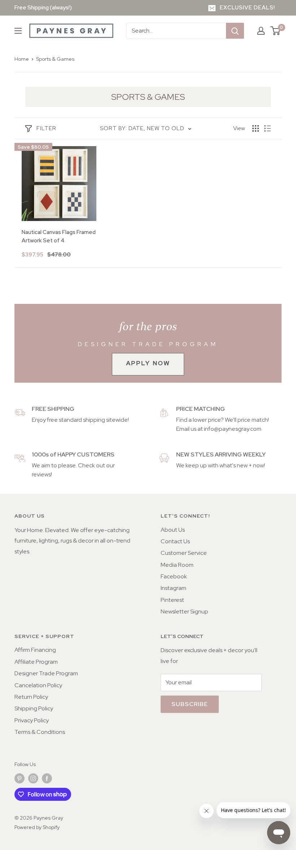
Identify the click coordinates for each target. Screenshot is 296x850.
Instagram (173, 588)
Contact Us (175, 541)
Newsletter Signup (184, 611)
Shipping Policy (33, 708)
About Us (173, 530)
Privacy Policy (31, 720)
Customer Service (184, 553)
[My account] (261, 31)
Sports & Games (55, 59)
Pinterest (172, 600)
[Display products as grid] (255, 128)
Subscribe (189, 704)
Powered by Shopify (37, 827)
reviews (41, 474)
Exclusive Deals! (247, 7)
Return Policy (31, 697)
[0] (275, 30)
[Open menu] (18, 31)
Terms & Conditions (39, 732)
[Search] (235, 31)
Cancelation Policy (38, 685)
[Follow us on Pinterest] (19, 778)
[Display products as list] (267, 128)
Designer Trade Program (46, 673)
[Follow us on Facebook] (47, 778)
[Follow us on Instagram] (33, 778)
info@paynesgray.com (232, 429)
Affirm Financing (35, 650)
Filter (46, 128)
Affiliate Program (36, 662)
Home (21, 59)
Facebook (174, 576)
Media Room (177, 565)
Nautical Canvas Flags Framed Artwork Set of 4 (59, 236)
